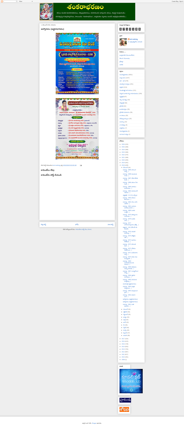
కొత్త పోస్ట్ (43, 224)
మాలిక (121, 64)
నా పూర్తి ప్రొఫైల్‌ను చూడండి (135, 42)
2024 (123, 149)
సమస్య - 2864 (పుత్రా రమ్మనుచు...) (129, 287)
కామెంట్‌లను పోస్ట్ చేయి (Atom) (83, 229)
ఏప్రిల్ (125, 327)
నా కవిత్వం (122, 125)
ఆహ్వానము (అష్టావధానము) (130, 299)
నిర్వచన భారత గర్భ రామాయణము (129, 93)
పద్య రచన (122, 78)
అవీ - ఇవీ (122, 81)
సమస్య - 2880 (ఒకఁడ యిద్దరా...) (129, 211)
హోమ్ (77, 224)
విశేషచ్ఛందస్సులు (124, 118)
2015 (123, 344)
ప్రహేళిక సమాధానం (125, 112)
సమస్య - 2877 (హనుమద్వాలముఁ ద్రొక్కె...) (131, 223)
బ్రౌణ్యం (121, 61)
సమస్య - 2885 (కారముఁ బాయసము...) (129, 187)
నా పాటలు (122, 115)
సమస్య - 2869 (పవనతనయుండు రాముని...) (128, 262)
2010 (123, 357)
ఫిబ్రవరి (125, 333)
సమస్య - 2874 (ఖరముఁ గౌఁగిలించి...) (129, 240)
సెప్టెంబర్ (125, 314)
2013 (123, 349)
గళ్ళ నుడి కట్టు (123, 99)
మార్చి (125, 330)
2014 (123, 346)
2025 (123, 147)
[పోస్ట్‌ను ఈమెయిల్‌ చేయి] (80, 165)
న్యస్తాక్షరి (122, 96)
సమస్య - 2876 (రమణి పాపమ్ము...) (129, 232)
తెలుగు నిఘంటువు (125, 58)
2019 (123, 162)
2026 (123, 144)
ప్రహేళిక (121, 106)
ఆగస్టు (125, 317)
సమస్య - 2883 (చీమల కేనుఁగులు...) (129, 198)
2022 (123, 154)
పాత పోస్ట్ (110, 224)
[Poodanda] (125, 402)
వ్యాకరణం (122, 128)
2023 (123, 152)
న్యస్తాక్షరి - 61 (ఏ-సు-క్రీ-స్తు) (130, 195)
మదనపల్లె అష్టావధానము (129, 284)
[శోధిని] (124, 411)
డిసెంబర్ (125, 167)
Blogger (94, 423)
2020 (123, 160)
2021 (123, 157)
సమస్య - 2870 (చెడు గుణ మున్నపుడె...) (130, 257)
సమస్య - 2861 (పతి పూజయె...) (128, 305)
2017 (123, 338)
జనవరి (125, 335)
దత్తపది (121, 87)
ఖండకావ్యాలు (123, 109)
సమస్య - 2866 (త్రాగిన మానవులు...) (129, 276)
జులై (124, 319)
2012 (123, 352)
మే (124, 325)
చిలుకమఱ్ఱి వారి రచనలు (126, 90)
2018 (123, 165)
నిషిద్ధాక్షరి (122, 103)
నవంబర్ (125, 309)
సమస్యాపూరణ (123, 131)
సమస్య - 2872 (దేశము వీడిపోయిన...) (129, 249)
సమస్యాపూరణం (124, 74)
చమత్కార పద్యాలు (125, 84)
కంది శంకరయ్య (134, 39)
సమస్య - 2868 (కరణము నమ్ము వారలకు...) (129, 267)
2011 (123, 354)
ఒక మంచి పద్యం (124, 134)
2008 (123, 359)
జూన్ (124, 322)
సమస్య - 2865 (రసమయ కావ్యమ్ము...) (130, 280)
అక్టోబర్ (125, 312)
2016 (123, 341)
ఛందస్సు (122, 122)
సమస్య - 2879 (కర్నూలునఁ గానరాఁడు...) (130, 215)
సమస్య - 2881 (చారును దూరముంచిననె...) (129, 207)
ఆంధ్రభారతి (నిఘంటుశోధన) (127, 55)
